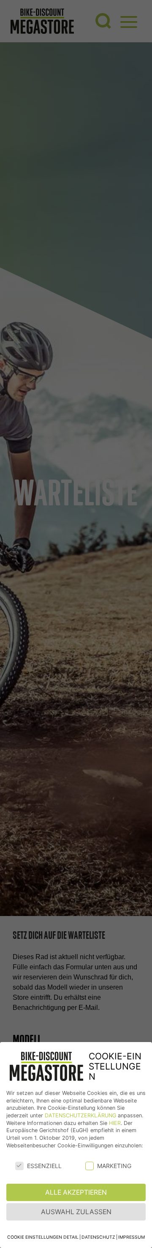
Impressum (131, 1237)
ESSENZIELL (44, 1165)
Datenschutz (98, 1237)
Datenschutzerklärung (80, 1115)
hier (115, 1123)
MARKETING (114, 1165)
